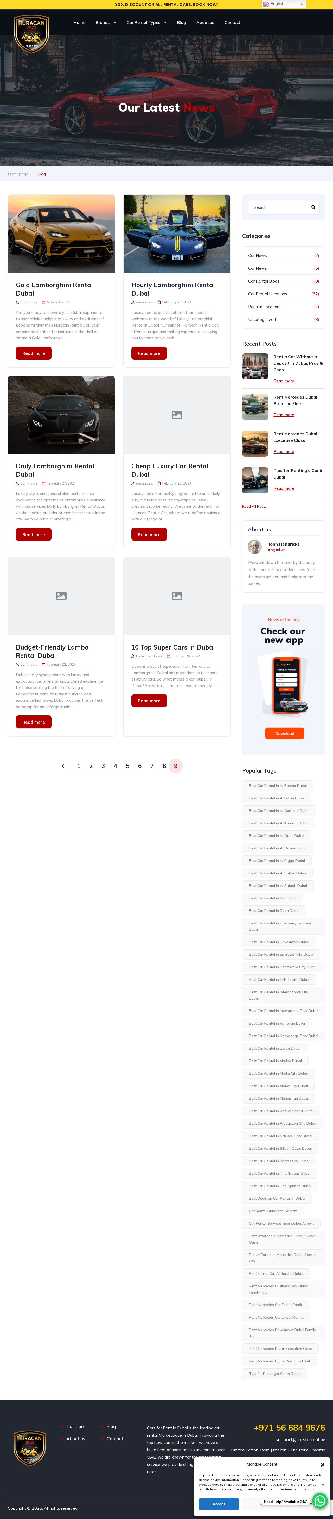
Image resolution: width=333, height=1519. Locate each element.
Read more (33, 353)
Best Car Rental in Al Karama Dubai (278, 823)
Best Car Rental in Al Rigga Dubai (277, 860)
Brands (103, 22)
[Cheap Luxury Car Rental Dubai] (177, 415)
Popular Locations (264, 306)
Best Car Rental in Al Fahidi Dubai (277, 798)
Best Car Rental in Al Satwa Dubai (277, 873)
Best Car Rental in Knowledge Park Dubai (283, 1035)
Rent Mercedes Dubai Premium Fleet (295, 400)
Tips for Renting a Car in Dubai (298, 474)
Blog (181, 22)
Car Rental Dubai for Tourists (273, 1211)
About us (205, 22)
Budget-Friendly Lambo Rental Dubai (52, 651)
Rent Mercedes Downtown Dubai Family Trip (282, 1332)
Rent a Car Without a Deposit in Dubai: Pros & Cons (298, 363)
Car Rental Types (143, 22)
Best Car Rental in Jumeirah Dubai (277, 1023)
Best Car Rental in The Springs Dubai (280, 1186)
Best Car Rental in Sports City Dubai (279, 1161)
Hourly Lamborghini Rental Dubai (173, 289)
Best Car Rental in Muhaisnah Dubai (279, 1098)
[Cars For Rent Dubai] (31, 30)
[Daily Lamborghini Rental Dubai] (61, 415)
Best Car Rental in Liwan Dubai (274, 1048)
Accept (219, 1504)
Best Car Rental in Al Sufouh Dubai (278, 885)
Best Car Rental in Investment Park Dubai (283, 1010)
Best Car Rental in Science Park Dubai (280, 1136)
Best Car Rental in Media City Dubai (278, 1073)
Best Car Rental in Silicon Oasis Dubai (280, 1148)
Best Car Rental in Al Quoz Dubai (276, 835)
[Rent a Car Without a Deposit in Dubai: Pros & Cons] (255, 366)
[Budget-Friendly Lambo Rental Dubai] (61, 596)
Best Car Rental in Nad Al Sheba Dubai (281, 1110)
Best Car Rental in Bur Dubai (272, 898)
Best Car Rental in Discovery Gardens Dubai (280, 926)
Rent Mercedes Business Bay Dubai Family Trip (278, 1289)
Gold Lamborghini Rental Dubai (54, 289)
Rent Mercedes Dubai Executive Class (295, 437)
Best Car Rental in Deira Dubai (274, 910)
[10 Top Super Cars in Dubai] (177, 596)
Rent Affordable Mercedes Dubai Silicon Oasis (282, 1239)
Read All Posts (254, 506)
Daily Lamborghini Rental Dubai (55, 470)
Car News (257, 255)
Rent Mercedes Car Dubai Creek (275, 1304)
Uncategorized (262, 319)
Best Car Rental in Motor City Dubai (278, 1085)
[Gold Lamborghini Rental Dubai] (61, 234)
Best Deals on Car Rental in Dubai (277, 1198)
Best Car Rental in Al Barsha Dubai (278, 785)
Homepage (18, 173)
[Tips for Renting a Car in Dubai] (255, 480)
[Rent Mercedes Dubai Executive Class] (255, 444)
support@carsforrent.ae (300, 1439)
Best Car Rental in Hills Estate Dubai (279, 979)
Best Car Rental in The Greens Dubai (279, 1173)
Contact (232, 22)
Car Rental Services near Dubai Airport (281, 1223)
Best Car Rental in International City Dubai (278, 995)
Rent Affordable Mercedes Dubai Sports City (282, 1257)
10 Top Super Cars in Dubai (173, 647)
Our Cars (75, 1426)
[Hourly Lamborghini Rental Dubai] (177, 234)
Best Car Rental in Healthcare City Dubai (282, 967)
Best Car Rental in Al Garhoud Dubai (279, 810)
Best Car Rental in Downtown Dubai (279, 942)
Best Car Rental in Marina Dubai (275, 1060)
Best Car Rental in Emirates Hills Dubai (281, 954)
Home (79, 22)
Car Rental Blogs (263, 281)
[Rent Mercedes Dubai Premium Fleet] (255, 407)
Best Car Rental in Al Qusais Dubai (277, 848)
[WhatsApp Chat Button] (320, 1501)
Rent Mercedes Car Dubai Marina (276, 1317)
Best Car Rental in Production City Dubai (282, 1123)
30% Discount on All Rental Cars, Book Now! (166, 5)
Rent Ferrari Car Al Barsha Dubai (276, 1273)
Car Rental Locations (267, 293)
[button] (322, 1464)
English (276, 4)
